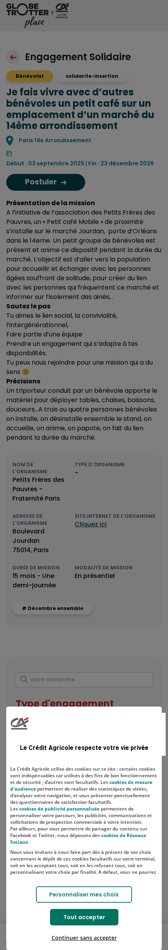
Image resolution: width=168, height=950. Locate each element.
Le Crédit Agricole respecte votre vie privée (84, 747)
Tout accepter (84, 917)
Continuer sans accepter (84, 937)
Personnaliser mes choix (84, 894)
